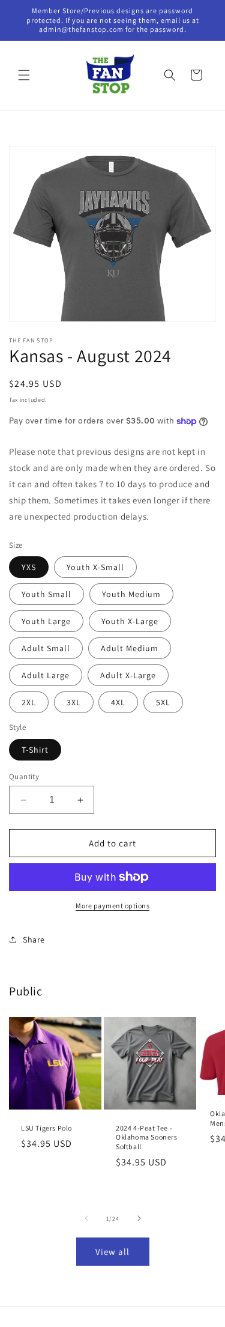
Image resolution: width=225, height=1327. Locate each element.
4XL (118, 702)
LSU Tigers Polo (46, 1127)
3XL (74, 702)
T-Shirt (35, 749)
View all (112, 1251)
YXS (29, 567)
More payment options (112, 905)
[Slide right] (139, 1218)
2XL (29, 702)
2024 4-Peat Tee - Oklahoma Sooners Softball (147, 1137)
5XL (163, 702)
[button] (24, 75)
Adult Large (46, 675)
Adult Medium (129, 648)
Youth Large (46, 621)
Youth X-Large (129, 621)
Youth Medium (131, 594)
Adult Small (46, 648)
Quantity (24, 776)
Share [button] (34, 939)
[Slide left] (86, 1218)
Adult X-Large (128, 675)
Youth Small (46, 594)
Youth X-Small (95, 567)
